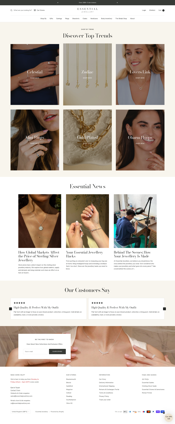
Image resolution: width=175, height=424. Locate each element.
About (132, 18)
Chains (85, 18)
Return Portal (147, 393)
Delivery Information (106, 382)
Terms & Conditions (106, 393)
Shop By (43, 18)
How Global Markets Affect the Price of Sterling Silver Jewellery (38, 256)
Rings (67, 18)
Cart (161, 10)
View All (69, 403)
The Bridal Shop (121, 18)
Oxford (68, 393)
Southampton (71, 400)
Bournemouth (71, 379)
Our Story (102, 379)
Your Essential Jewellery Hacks (84, 254)
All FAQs (145, 379)
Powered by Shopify (57, 412)
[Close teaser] (164, 413)
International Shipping (106, 386)
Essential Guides (148, 382)
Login (144, 10)
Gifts (51, 18)
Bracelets (75, 18)
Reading (69, 396)
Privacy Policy (104, 396)
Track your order (105, 400)
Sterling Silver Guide (149, 386)
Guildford (69, 386)
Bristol (68, 382)
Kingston (69, 389)
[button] (168, 417)
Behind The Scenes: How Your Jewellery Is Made (132, 254)
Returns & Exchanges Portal (109, 389)
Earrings (59, 18)
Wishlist (152, 10)
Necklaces (94, 18)
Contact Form (15, 390)
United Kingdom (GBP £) (19, 412)
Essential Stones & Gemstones (153, 389)
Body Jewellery (106, 18)
